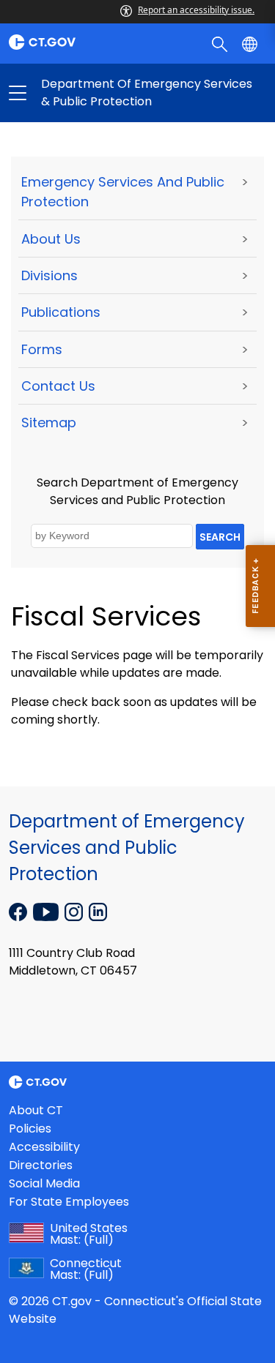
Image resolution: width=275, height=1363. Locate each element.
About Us (51, 239)
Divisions (49, 275)
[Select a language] (251, 43)
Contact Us (58, 386)
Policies (30, 1128)
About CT (36, 1110)
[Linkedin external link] (98, 911)
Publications (60, 312)
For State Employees (69, 1201)
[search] (221, 43)
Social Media (44, 1183)
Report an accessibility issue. (196, 10)
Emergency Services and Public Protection (122, 192)
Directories (41, 1165)
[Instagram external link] (75, 911)
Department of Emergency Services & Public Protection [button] (78, 92)
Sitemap (48, 422)
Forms (41, 349)
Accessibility (44, 1146)
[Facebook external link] (19, 911)
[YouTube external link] (47, 911)
